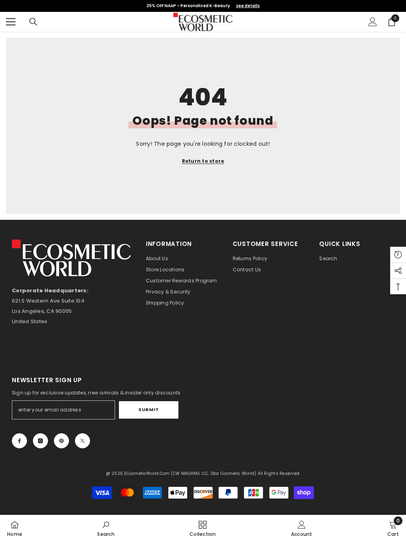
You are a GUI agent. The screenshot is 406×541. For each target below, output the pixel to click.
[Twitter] (82, 440)
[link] (105, 527)
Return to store (203, 161)
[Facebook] (19, 440)
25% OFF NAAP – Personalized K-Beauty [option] (203, 6)
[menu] (10, 22)
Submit (148, 409)
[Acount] (372, 21)
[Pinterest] (61, 440)
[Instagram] (40, 440)
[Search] (33, 22)
